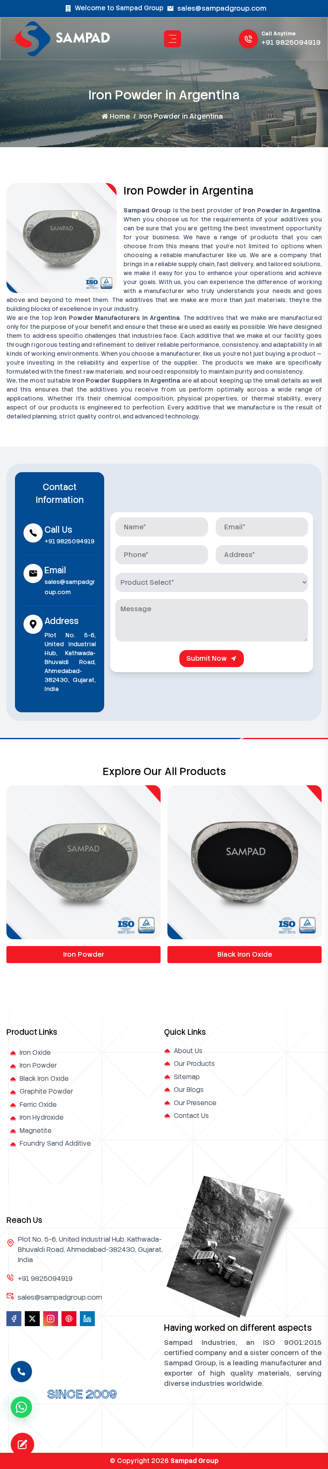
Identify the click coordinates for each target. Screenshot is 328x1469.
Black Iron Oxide (244, 954)
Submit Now (206, 658)
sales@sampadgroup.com (221, 8)
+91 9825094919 (291, 42)
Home (120, 116)
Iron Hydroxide (42, 1117)
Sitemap (187, 1077)
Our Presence (195, 1103)
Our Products (194, 1064)
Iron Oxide (35, 1052)
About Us (188, 1051)
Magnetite (36, 1130)
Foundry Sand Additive (55, 1143)
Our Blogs (189, 1090)
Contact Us (191, 1116)
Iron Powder (83, 954)
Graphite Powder (46, 1091)
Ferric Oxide (38, 1104)
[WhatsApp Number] (21, 1407)
